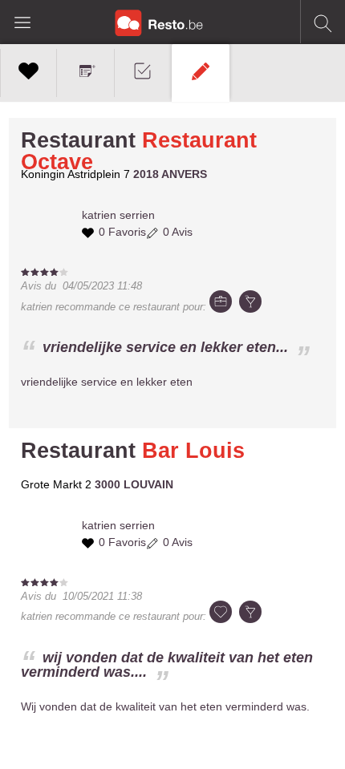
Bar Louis (193, 451)
